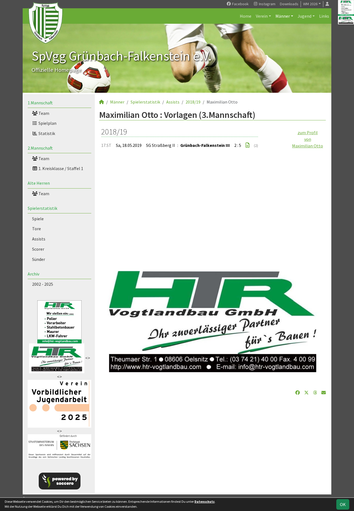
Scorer (38, 249)
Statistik (46, 133)
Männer (282, 16)
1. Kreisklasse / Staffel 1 (60, 168)
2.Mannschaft (40, 148)
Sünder (38, 259)
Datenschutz (204, 501)
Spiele (38, 218)
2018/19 (193, 102)
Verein (262, 16)
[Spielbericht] (247, 145)
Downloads (289, 3)
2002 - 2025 (42, 284)
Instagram (266, 3)
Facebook (240, 3)
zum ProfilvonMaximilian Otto (307, 139)
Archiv (33, 274)
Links (324, 16)
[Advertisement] (212, 206)
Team (43, 113)
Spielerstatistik (42, 208)
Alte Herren (39, 183)
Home (245, 16)
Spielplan (47, 123)
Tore (36, 228)
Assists (38, 239)
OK (343, 504)
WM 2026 (310, 3)
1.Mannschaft (40, 102)
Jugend (304, 16)
